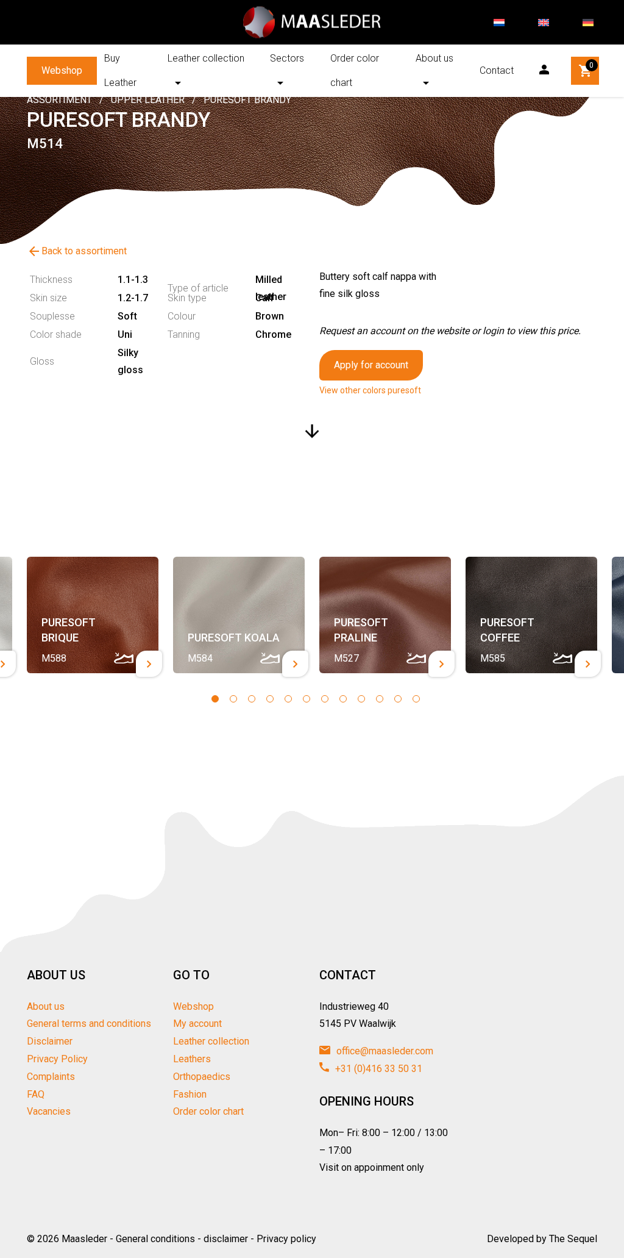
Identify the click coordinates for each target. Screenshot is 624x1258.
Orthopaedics (201, 1076)
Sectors (287, 58)
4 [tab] (270, 698)
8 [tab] (343, 698)
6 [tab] (306, 698)
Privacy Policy (57, 1059)
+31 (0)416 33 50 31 (377, 1068)
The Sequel (573, 1239)
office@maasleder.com (383, 1051)
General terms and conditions (89, 1023)
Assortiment (59, 99)
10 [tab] (379, 698)
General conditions (155, 1239)
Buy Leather (120, 70)
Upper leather (148, 99)
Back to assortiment (77, 251)
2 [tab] (233, 698)
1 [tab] (215, 698)
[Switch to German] (588, 22)
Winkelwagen (591, 65)
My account (197, 1023)
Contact (497, 70)
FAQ (35, 1094)
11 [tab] (398, 698)
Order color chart (354, 70)
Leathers (192, 1059)
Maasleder (84, 1239)
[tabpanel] (93, 615)
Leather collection (206, 58)
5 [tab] (288, 698)
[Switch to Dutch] (499, 22)
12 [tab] (416, 698)
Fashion (190, 1094)
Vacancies (49, 1111)
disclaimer (226, 1239)
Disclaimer (50, 1041)
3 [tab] (251, 698)
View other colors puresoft (370, 390)
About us (434, 58)
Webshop (61, 70)
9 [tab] (361, 698)
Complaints (51, 1076)
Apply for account (371, 365)
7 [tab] (324, 698)
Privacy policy (286, 1239)
